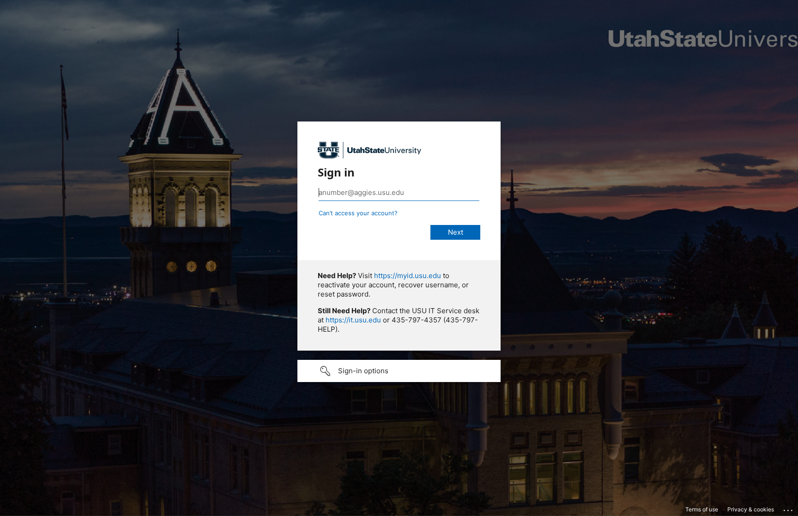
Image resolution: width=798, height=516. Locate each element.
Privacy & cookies (750, 509)
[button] (399, 371)
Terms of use (701, 509)
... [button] (788, 508)
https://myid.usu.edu (407, 275)
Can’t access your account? (358, 213)
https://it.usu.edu (353, 320)
